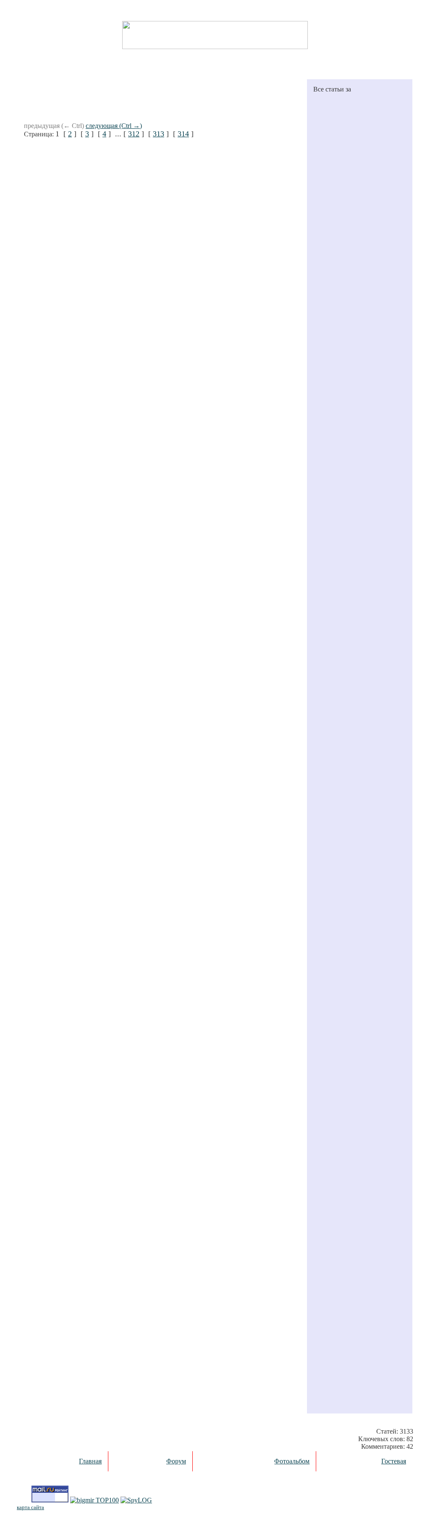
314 (183, 134)
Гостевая (393, 1461)
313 (158, 134)
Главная (90, 1461)
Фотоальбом (291, 1461)
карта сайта (30, 1507)
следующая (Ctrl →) (114, 125)
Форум (176, 1461)
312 (133, 134)
